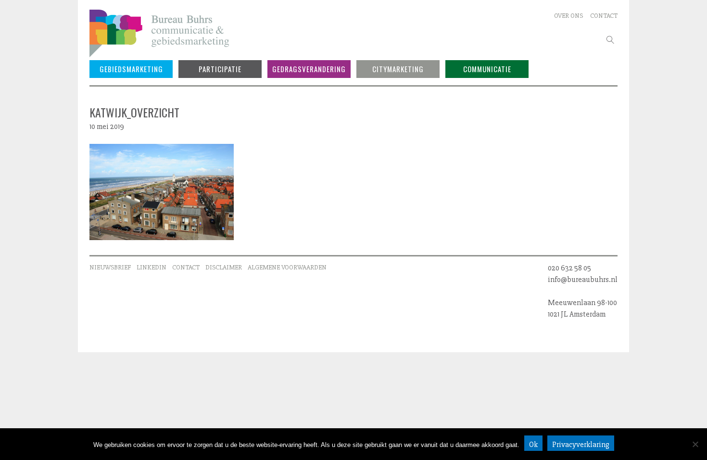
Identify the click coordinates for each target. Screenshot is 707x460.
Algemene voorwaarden (287, 267)
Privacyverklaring (580, 444)
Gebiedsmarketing (131, 69)
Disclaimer (223, 267)
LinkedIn (151, 267)
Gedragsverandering (309, 69)
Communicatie (487, 69)
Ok (533, 444)
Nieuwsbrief (110, 267)
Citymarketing (398, 69)
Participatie (220, 69)
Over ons (568, 16)
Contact (604, 16)
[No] (695, 444)
